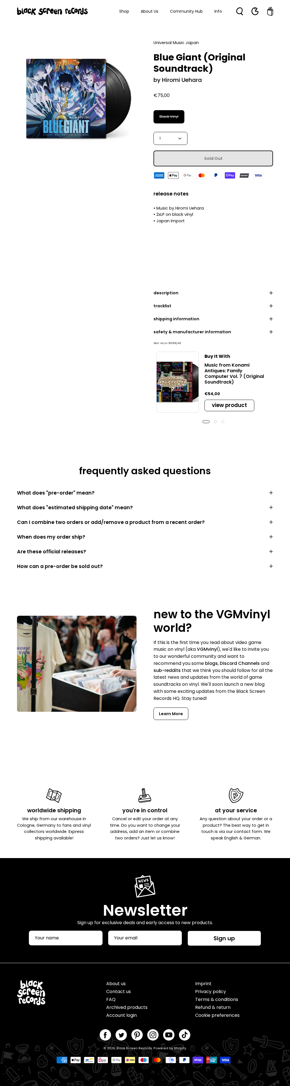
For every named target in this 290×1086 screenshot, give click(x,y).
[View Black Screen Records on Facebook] (105, 1035)
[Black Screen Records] (52, 11)
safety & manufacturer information (192, 332)
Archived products (127, 1007)
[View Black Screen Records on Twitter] (121, 1035)
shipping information (176, 319)
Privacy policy (210, 991)
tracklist (162, 306)
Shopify (180, 1048)
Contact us (118, 991)
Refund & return (213, 1007)
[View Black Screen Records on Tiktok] (184, 1035)
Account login (121, 1015)
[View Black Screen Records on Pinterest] (137, 1035)
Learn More (171, 714)
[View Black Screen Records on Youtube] (168, 1035)
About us (116, 983)
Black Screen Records (134, 1048)
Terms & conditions (216, 999)
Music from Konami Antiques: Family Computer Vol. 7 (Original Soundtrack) (234, 373)
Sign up (224, 938)
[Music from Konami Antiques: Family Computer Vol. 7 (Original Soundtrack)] (178, 382)
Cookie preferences (217, 1015)
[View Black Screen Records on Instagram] (153, 1035)
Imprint (203, 983)
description (165, 293)
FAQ (111, 999)
